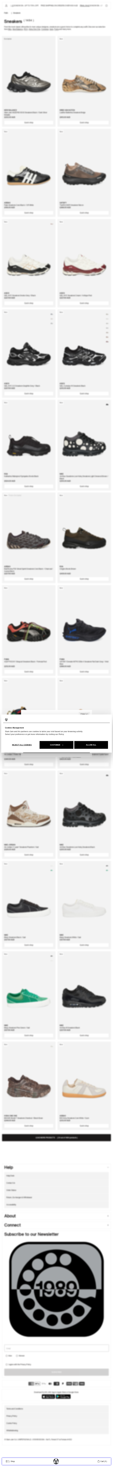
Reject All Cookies (22, 745)
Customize (55, 745)
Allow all (91, 745)
